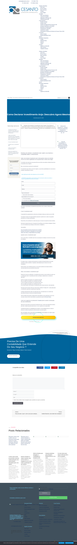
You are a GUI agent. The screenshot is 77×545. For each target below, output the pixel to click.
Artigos (41, 39)
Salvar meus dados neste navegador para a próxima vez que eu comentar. (29, 399)
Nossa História (43, 34)
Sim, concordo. (61, 542)
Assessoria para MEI (44, 19)
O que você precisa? (25, 192)
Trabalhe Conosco (44, 48)
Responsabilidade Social (45, 35)
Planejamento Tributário (45, 28)
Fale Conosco (43, 47)
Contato (40, 44)
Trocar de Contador (44, 16)
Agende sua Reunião (44, 46)
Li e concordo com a (30, 200)
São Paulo (42, 7)
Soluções (41, 13)
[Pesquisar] (69, 98)
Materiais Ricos (43, 40)
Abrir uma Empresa (44, 15)
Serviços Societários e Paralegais (47, 26)
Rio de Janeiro (43, 8)
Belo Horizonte (43, 9)
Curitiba (42, 11)
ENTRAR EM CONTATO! (38, 317)
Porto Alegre (43, 12)
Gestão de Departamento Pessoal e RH (48, 24)
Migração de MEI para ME (45, 17)
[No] (75, 543)
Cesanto (40, 300)
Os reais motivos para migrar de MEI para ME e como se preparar (63, 455)
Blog (11, 97)
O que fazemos (42, 20)
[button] (53, 50)
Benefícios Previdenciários (45, 27)
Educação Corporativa (43, 38)
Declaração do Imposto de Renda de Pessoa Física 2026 (52, 31)
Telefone (23, 189)
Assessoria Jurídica (44, 29)
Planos (40, 36)
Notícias (42, 42)
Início (8, 97)
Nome (22, 181)
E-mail (22, 185)
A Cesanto (41, 32)
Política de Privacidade (69, 542)
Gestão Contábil (43, 21)
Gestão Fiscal (43, 23)
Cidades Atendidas (43, 5)
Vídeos (41, 43)
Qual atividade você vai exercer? (27, 196)
